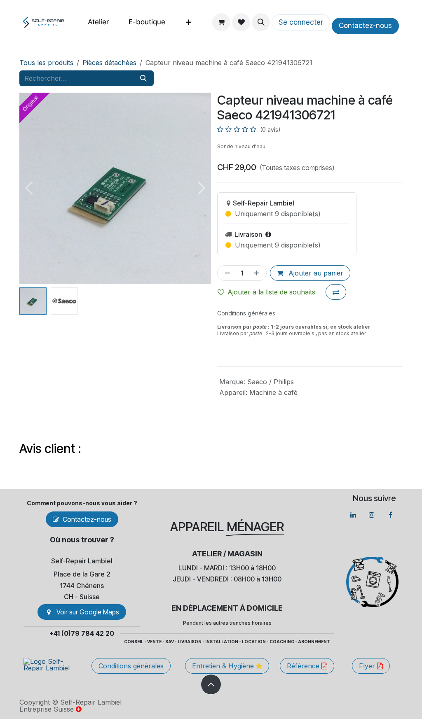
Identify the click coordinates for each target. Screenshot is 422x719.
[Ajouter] (258, 273)
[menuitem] (98, 22)
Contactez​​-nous (365, 25)
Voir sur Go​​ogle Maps (87, 612)
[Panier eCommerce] (221, 22)
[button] (261, 22)
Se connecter (301, 22)
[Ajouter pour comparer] (336, 292)
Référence (304, 666)
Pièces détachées (109, 62)
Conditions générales (131, 666)
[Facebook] (390, 515)
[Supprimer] (226, 273)
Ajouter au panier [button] (314, 273)
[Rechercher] (143, 78)
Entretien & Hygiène (224, 666)
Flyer (368, 666)
